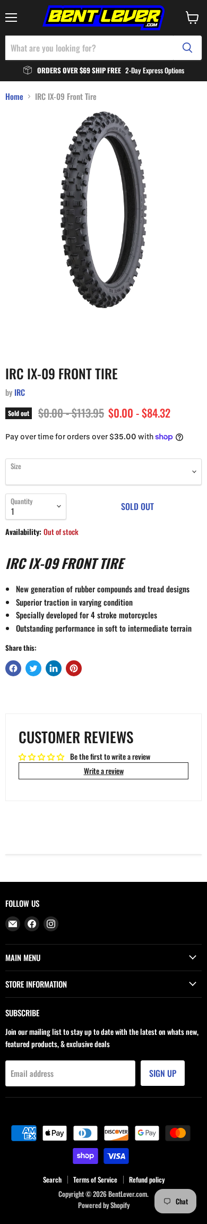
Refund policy (147, 1179)
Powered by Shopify (104, 1205)
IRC (19, 392)
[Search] (187, 48)
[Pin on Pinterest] (74, 668)
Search (52, 1179)
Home (14, 96)
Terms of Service (95, 1179)
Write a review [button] (104, 770)
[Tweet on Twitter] (33, 668)
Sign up (162, 1073)
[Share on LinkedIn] (54, 668)
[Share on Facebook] (13, 668)
